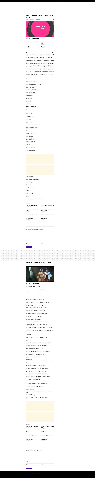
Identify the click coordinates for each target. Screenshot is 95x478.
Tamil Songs (32, 264)
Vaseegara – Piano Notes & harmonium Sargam (33, 291)
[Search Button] (68, 1)
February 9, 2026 (28, 219)
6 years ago (43, 289)
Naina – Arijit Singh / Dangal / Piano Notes (32, 42)
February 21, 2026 (43, 207)
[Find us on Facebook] (60, 1)
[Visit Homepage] (28, 1)
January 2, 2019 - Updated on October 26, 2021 (31, 19)
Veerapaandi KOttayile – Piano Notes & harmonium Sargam (46, 291)
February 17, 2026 (43, 211)
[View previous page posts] (39, 49)
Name (27, 240)
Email (27, 243)
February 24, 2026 (29, 206)
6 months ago (29, 43)
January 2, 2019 (28, 264)
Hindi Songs (38, 19)
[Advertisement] (40, 9)
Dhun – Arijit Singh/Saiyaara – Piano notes (32, 214)
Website (42, 243)
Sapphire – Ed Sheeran (29, 218)
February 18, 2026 (29, 211)
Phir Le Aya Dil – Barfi (44, 218)
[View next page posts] (40, 49)
